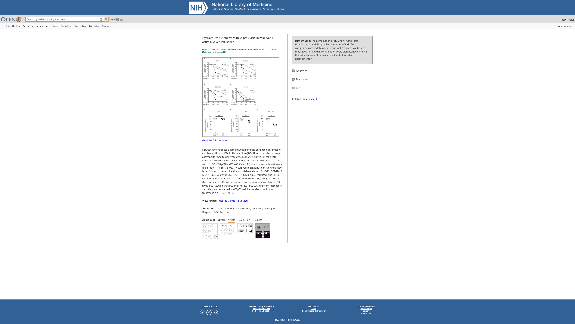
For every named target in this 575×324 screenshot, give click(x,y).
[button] (16, 26)
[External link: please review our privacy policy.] (202, 312)
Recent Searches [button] (564, 25)
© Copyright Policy (210, 140)
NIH (283, 320)
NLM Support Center (366, 306)
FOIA (313, 308)
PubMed (243, 200)
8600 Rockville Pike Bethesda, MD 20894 (261, 309)
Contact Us (366, 313)
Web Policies (313, 306)
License (276, 140)
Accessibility (366, 308)
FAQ (571, 20)
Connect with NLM (209, 306)
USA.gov (296, 320)
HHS (289, 320)
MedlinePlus (312, 99)
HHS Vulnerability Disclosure (314, 311)
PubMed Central (227, 200)
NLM (277, 320)
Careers (366, 311)
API (564, 20)
